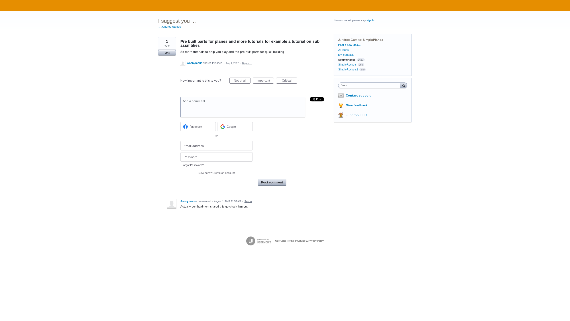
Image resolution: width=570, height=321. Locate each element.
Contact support (358, 95)
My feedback (346, 54)
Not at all (242, 81)
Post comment (272, 182)
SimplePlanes (373, 39)
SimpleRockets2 (348, 69)
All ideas (343, 49)
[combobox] (370, 85)
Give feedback (357, 105)
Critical (289, 81)
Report (248, 201)
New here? (216, 173)
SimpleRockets (347, 64)
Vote (167, 52)
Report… (247, 63)
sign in (370, 20)
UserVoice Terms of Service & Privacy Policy (299, 240)
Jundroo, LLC (356, 115)
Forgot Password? (193, 165)
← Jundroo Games (169, 26)
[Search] (403, 85)
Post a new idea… (349, 45)
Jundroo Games (349, 39)
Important (265, 81)
